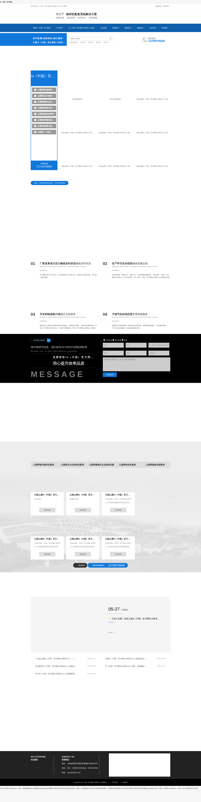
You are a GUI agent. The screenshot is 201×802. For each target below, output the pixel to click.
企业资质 (152, 28)
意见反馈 (118, 340)
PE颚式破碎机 (77, 99)
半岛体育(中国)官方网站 (139, 788)
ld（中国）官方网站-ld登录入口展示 (82, 28)
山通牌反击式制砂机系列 (46, 96)
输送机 (98, 42)
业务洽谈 (109, 340)
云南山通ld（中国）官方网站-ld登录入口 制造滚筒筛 (116, 166)
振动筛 (106, 42)
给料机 (91, 42)
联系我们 (166, 6)
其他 (125, 340)
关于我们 (59, 28)
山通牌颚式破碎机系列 (46, 90)
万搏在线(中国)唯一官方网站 (104, 788)
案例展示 (115, 28)
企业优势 (103, 28)
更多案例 (47, 510)
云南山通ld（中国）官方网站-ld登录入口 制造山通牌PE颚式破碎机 (153, 99)
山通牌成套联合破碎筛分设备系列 (46, 126)
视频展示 (140, 28)
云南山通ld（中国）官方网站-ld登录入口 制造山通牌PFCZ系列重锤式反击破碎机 (116, 133)
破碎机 (83, 42)
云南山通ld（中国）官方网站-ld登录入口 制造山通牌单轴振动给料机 (78, 133)
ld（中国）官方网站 (6, 2)
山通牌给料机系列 (44, 108)
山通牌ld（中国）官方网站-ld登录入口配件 (46, 132)
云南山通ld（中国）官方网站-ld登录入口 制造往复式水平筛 (153, 133)
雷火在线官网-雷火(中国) (190, 788)
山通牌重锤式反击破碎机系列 (46, 102)
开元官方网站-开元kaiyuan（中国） (11, 788)
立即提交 (110, 375)
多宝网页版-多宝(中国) (88, 788)
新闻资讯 (128, 28)
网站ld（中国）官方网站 (42, 28)
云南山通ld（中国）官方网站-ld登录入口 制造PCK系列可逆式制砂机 (78, 166)
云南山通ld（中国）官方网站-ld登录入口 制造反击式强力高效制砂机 (153, 166)
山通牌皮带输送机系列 (46, 120)
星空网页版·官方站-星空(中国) (122, 788)
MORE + (167, 699)
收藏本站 (158, 6)
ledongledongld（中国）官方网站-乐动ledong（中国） (164, 788)
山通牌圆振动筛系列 (45, 114)
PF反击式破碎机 (115, 99)
